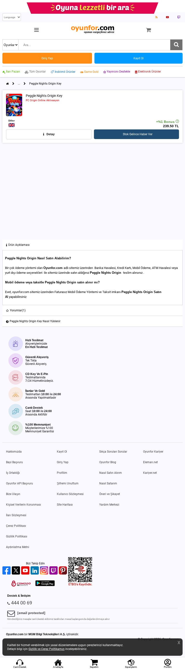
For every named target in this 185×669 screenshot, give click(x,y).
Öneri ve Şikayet (109, 494)
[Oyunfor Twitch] (54, 570)
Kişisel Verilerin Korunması (23, 504)
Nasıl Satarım (108, 483)
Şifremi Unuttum (68, 483)
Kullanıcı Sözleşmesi (70, 494)
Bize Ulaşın (13, 494)
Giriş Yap (62, 462)
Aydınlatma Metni (17, 547)
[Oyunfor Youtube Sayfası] (167, 17)
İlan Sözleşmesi (16, 515)
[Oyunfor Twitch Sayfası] (179, 17)
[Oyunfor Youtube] (26, 570)
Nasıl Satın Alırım (110, 473)
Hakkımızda (14, 451)
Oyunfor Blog (107, 462)
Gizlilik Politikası (16, 536)
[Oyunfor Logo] (92, 29)
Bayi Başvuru (14, 462)
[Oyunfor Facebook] (7, 570)
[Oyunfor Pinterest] (63, 570)
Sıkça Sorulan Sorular (113, 451)
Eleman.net (150, 462)
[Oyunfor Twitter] (16, 570)
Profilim (62, 473)
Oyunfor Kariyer (153, 451)
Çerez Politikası (16, 526)
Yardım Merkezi (109, 504)
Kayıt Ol (62, 451)
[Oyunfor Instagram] (44, 570)
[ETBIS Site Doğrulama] (80, 585)
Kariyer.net (150, 473)
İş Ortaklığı (13, 473)
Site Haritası (65, 504)
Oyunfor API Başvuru (19, 483)
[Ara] (176, 44)
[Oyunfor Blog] (156, 17)
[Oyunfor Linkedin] (35, 570)
